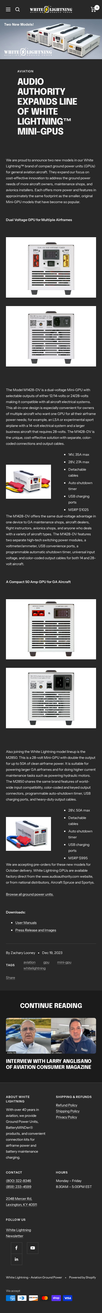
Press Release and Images (35, 930)
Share (10, 977)
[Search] (17, 9)
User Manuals (26, 922)
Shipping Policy (67, 1111)
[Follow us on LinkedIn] (16, 1259)
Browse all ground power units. (30, 894)
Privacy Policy (66, 1117)
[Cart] (93, 9)
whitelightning (35, 968)
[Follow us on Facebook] (16, 1248)
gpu (46, 962)
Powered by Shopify (82, 1277)
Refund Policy (66, 1105)
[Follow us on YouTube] (32, 1248)
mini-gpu (64, 962)
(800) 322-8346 (18, 1180)
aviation (25, 71)
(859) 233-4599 (18, 1186)
